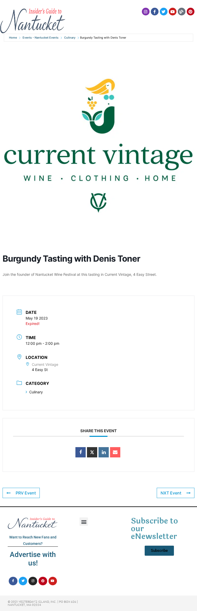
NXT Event (171, 492)
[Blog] (181, 11)
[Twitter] (164, 11)
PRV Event (26, 492)
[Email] (115, 452)
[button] (84, 521)
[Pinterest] (190, 11)
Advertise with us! (33, 559)
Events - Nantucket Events (40, 37)
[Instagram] (146, 11)
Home (13, 37)
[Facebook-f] (155, 11)
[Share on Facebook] (80, 452)
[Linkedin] (103, 452)
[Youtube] (172, 11)
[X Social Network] (92, 452)
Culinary (69, 37)
